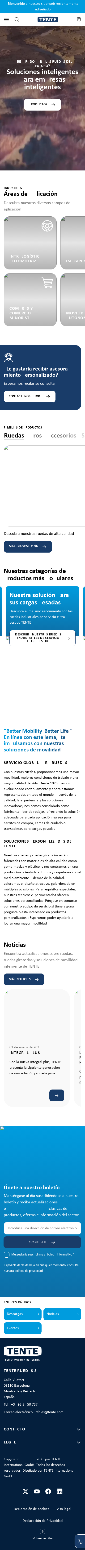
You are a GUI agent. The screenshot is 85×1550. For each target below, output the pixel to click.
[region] (42, 633)
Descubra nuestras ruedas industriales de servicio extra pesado (38, 638)
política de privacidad (29, 1271)
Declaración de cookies (31, 1509)
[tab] (14, 436)
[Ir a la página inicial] (48, 19)
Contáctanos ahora (25, 396)
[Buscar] (16, 19)
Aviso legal (63, 1509)
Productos (38, 104)
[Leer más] (56, 1095)
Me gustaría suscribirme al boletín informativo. (43, 1254)
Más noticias (20, 979)
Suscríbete (38, 1242)
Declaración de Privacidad (42, 1521)
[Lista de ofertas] (78, 19)
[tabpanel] (44, 499)
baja (32, 1265)
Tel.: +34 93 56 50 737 (21, 1405)
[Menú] (6, 19)
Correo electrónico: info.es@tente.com (34, 1412)
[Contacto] (80, 1541)
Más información (23, 546)
